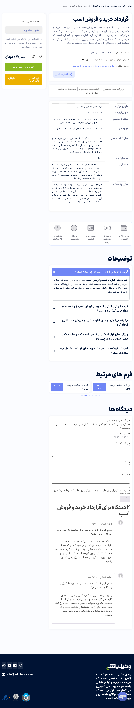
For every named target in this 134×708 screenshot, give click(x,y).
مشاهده (99, 387)
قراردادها (76, 66)
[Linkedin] (14, 665)
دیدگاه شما (123, 443)
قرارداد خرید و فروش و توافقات (109, 6)
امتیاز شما (123, 433)
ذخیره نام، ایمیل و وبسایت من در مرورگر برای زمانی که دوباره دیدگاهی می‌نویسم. (92, 491)
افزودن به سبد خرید (23, 67)
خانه (129, 6)
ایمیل (126, 474)
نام (127, 462)
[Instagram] (20, 665)
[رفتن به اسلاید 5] (85, 395)
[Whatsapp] (4, 665)
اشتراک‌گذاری (61, 74)
